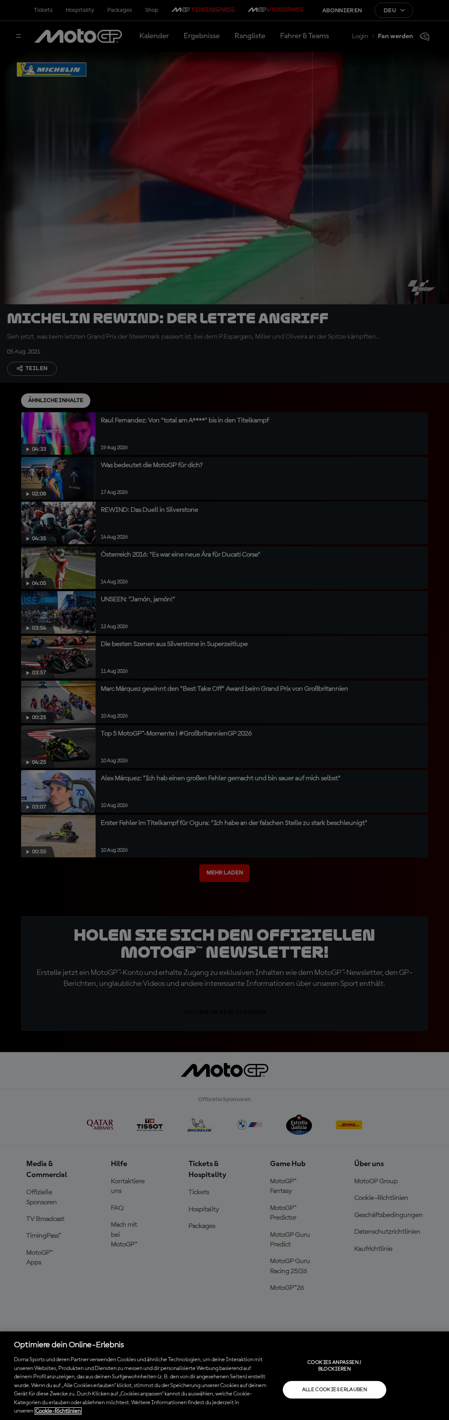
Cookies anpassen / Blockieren (334, 1365)
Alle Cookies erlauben (334, 1389)
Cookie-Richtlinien (58, 1411)
